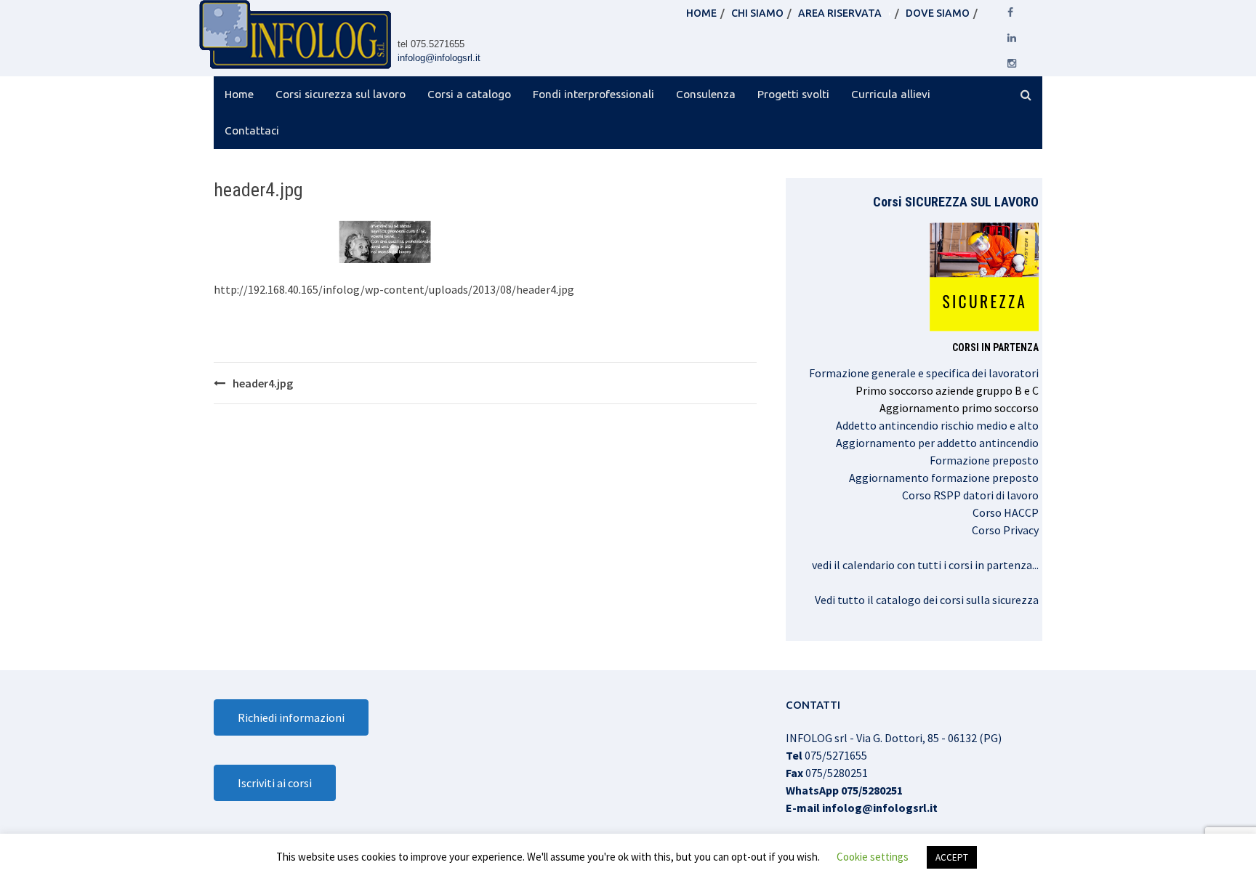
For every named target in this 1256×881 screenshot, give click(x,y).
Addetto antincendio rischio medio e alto (937, 425)
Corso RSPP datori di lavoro (970, 495)
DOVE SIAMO (938, 13)
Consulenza (706, 94)
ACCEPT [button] (951, 857)
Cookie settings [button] (873, 857)
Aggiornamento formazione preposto (944, 477)
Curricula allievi (890, 94)
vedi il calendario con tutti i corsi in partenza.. (924, 565)
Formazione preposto (984, 460)
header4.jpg (263, 383)
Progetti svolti (793, 94)
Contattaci (252, 130)
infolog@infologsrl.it (439, 57)
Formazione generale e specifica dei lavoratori (924, 373)
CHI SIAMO (757, 13)
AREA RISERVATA (840, 13)
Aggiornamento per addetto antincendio (937, 442)
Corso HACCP (1006, 512)
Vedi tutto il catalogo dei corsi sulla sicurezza (927, 599)
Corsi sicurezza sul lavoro (340, 94)
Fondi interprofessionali (593, 94)
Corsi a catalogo (469, 94)
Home (239, 94)
